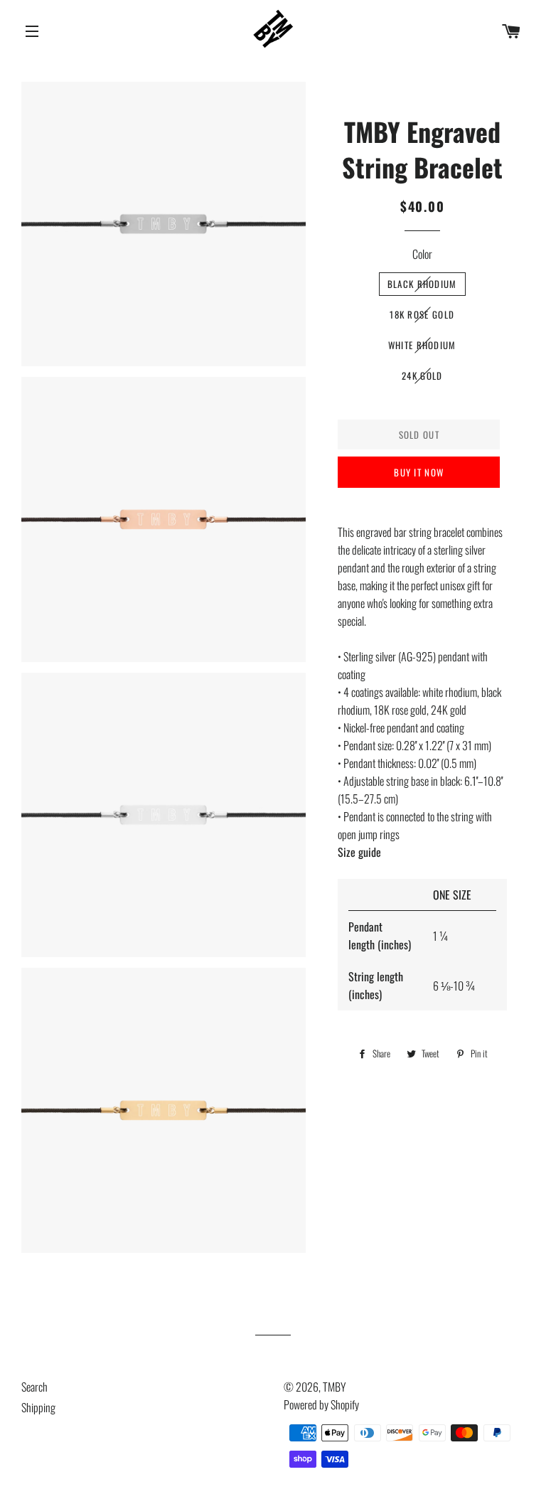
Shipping (38, 1407)
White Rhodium (422, 345)
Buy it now (419, 472)
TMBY (334, 1386)
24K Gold (422, 375)
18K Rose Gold (422, 314)
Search (34, 1386)
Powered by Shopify (321, 1404)
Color (422, 253)
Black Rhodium (422, 284)
